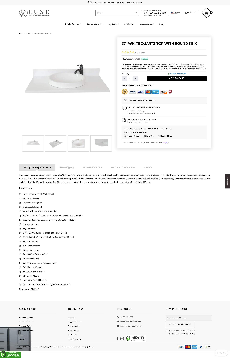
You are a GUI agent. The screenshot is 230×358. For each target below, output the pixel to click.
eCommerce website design (73, 347)
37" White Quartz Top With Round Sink (39, 33)
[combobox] (117, 13)
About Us (71, 317)
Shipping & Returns (75, 322)
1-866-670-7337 (156, 12)
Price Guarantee (74, 326)
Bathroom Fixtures (26, 330)
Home (21, 33)
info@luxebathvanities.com (130, 321)
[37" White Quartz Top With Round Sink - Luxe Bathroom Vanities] (67, 85)
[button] (71, 24)
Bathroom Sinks (25, 326)
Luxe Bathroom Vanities (34, 347)
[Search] (136, 12)
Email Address (166, 136)
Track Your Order (74, 339)
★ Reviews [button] (228, 181)
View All (22, 339)
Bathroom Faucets (26, 322)
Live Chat (150, 136)
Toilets (21, 335)
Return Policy (181, 69)
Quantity (125, 74)
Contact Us (72, 335)
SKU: (124, 59)
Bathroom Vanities (26, 317)
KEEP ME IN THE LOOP (180, 324)
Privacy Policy (73, 330)
